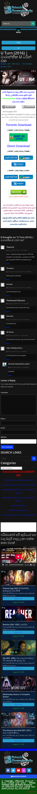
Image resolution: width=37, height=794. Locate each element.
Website (3, 437)
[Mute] (31, 565)
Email (3, 428)
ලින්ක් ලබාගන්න (18, 598)
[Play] (3, 565)
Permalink (24, 250)
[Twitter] (13, 770)
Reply (8, 264)
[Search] (33, 23)
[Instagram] (23, 770)
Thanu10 (10, 247)
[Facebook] (8, 770)
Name (3, 419)
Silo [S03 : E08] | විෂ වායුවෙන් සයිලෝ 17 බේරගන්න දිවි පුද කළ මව (18, 659)
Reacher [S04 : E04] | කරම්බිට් (15, 624)
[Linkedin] (29, 770)
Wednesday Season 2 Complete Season (16, 695)
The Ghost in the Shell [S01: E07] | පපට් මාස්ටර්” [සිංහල (17, 731)
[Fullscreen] (34, 565)
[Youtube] (18, 770)
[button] (18, 30)
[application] (18, 556)
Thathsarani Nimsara (15, 300)
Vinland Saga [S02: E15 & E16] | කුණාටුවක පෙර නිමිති (16, 589)
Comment (5, 392)
